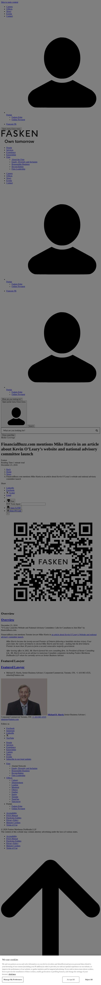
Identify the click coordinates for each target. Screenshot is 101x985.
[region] (50, 970)
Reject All (89, 980)
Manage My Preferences (13, 980)
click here (12, 974)
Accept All (71, 980)
